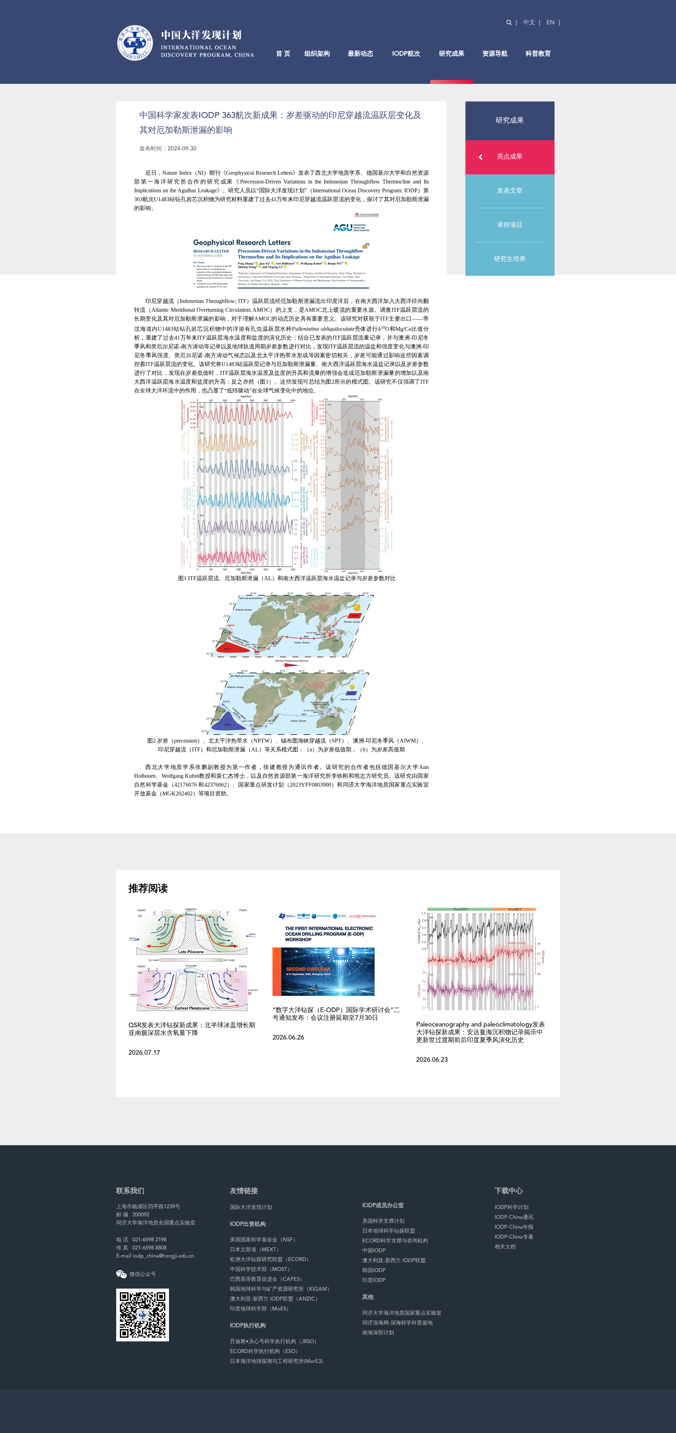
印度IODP (374, 1280)
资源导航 (495, 54)
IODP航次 (406, 54)
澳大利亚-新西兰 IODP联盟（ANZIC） (275, 1299)
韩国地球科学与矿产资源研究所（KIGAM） (281, 1289)
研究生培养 (510, 259)
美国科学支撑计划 (383, 1221)
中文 (529, 23)
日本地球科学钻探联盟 (388, 1231)
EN (550, 23)
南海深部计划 (378, 1333)
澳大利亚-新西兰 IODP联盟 (394, 1261)
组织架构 (317, 54)
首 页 (283, 54)
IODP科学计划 (511, 1207)
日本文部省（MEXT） (256, 1250)
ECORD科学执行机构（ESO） (265, 1351)
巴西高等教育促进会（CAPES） (267, 1279)
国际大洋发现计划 (251, 1207)
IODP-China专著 (514, 1237)
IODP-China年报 (514, 1227)
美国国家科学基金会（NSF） (264, 1240)
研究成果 (451, 54)
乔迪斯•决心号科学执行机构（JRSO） (274, 1342)
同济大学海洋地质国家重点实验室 (402, 1313)
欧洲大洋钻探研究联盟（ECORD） (271, 1260)
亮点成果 (509, 157)
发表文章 (509, 191)
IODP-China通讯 (514, 1217)
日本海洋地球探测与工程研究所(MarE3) (276, 1361)
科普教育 (538, 54)
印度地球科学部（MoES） (261, 1309)
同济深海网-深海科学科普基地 (397, 1323)
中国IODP (374, 1251)
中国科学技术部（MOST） (261, 1269)
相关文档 (505, 1247)
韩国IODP (374, 1270)
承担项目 (509, 225)
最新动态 (360, 54)
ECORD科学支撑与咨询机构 (395, 1241)
